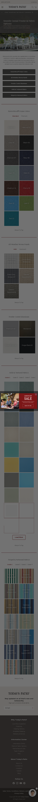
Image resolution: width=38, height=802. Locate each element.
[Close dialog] (36, 394)
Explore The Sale (28, 405)
